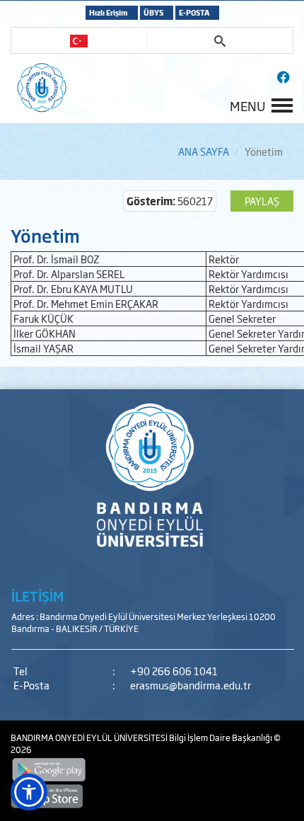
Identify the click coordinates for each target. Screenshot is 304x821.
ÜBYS (153, 12)
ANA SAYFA (203, 151)
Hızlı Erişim (108, 12)
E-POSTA (194, 12)
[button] (29, 792)
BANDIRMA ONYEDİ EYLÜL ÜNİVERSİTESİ (90, 737)
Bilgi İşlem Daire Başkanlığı (221, 737)
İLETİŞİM (37, 596)
